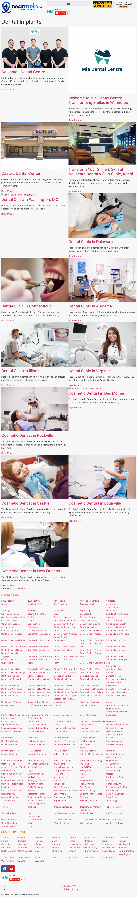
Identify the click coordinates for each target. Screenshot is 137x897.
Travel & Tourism (114, 807)
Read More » (7, 89)
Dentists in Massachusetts (40, 679)
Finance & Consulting (38, 728)
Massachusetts (75, 844)
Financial (84, 728)
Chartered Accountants (65, 620)
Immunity (110, 750)
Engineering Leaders (63, 721)
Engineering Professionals (92, 721)
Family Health (86, 724)
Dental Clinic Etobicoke (91, 630)
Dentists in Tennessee (116, 692)
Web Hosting (86, 823)
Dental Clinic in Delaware (90, 241)
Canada (109, 617)
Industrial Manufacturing (91, 754)
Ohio (37, 851)
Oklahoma (57, 851)
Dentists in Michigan (63, 679)
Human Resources (10, 750)
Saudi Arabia (60, 794)
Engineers (111, 721)
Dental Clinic (60, 630)
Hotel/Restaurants (114, 744)
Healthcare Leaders (37, 741)
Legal (30, 770)
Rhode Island (108, 851)
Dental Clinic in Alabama (90, 306)
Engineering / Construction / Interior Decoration (116, 711)
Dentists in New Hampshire (113, 684)
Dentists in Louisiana (90, 676)
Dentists (110, 672)
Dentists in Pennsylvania (13, 692)
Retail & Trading (87, 790)
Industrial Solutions (115, 754)
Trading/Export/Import (90, 807)
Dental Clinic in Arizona (39, 634)
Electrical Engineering (38, 715)
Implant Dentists (9, 754)
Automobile (59, 610)
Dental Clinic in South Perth (64, 661)
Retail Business (113, 790)
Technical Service (88, 800)
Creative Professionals (38, 630)
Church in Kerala (114, 620)
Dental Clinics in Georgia (65, 672)
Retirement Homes (36, 794)
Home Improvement (37, 744)
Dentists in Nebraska (63, 685)
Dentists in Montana (37, 685)
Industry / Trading (62, 760)
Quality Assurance (62, 787)
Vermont (72, 857)
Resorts (31, 790)
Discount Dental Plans (38, 702)
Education (58, 705)
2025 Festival (7, 601)
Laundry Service (113, 767)
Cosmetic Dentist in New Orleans (30, 571)
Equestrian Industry (10, 724)
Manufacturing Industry (12, 774)
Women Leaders (9, 826)
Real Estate (85, 787)
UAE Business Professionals (86, 812)
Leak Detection (8, 770)
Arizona (39, 837)
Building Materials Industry (14, 617)
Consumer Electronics (64, 627)
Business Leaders (62, 617)
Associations (112, 604)
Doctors (110, 702)
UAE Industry (7, 819)
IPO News (84, 764)
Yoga (30, 826)
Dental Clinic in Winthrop (39, 672)
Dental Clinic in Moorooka (40, 656)
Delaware (123, 837)
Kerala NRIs (85, 767)
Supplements (60, 800)
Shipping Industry (9, 797)
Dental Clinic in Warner (91, 669)
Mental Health (60, 777)
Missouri (5, 847)
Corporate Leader (88, 627)
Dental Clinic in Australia (117, 634)
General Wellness (88, 737)
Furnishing (33, 737)
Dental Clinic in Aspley (90, 634)
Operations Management (13, 780)
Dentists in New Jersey (12, 689)
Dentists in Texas (9, 695)
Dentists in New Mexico (39, 689)
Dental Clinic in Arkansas (65, 634)
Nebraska (40, 847)
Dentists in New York (64, 689)
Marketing (58, 774)
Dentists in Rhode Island (39, 692)
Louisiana (23, 844)
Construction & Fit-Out (64, 624)
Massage (110, 774)
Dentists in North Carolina (92, 689)
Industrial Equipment (37, 754)
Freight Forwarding (115, 731)
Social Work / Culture (64, 797)
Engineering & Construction (8, 720)
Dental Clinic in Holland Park (91, 645)
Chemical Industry (88, 620)
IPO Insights (59, 764)
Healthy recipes (87, 741)
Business (32, 617)
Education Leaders (88, 705)
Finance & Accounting (11, 728)
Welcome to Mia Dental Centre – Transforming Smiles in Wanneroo (98, 100)
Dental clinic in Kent (63, 650)
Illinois (71, 841)
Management (86, 770)
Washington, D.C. (125, 856)
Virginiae (89, 857)
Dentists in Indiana (10, 676)
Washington (108, 857)
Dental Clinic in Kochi (116, 650)
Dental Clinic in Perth (116, 656)
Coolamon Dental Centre (23, 72)
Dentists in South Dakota (91, 692)
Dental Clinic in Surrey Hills (116, 661)
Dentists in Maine (114, 676)
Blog (56, 614)
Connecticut (108, 837)
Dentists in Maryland (11, 679)
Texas (38, 857)
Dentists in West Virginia (65, 695)
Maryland (56, 844)
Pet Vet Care (112, 780)
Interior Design (8, 764)
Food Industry (60, 731)
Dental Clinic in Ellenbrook (13, 646)
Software (84, 797)
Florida (4, 841)
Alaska (21, 837)
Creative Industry (9, 630)
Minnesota (107, 844)
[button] (68, 3)
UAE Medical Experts (64, 819)
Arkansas (56, 837)
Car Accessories (9, 620)
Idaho (54, 841)
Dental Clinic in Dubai (116, 640)
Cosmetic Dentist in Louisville (94, 503)
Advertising (59, 601)
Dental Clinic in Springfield (92, 663)
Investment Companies (38, 764)
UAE (30, 813)
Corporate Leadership (116, 627)
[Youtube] (11, 868)
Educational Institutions (117, 705)
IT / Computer (112, 764)
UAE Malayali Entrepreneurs (34, 818)
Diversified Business (89, 702)
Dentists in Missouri (10, 685)
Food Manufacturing (89, 731)
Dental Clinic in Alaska (11, 634)
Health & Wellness (9, 741)
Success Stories (35, 800)
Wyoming (39, 861)
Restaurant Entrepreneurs (66, 790)
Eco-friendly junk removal (40, 705)
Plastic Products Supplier (13, 784)
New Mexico (108, 847)
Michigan (89, 844)
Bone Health (86, 614)
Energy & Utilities (88, 715)
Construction (34, 624)
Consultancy (7, 627)
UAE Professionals (115, 819)
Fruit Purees (7, 737)
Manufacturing (113, 770)
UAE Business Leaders (64, 813)
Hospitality (85, 744)
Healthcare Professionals (66, 741)
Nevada (55, 847)
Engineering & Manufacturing (34, 720)
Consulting (33, 627)
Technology (111, 800)
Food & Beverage (36, 731)
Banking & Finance (10, 614)
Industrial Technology (11, 760)
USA (30, 823)
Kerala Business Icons (64, 767)
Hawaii (38, 841)
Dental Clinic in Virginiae (90, 371)
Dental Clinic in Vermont (39, 669)
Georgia (22, 841)
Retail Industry (8, 794)
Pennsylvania (91, 851)
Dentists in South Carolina (66, 692)
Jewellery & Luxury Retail (13, 767)
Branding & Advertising (117, 614)
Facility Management (37, 724)
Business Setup (87, 617)
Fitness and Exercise (11, 731)
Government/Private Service (115, 736)
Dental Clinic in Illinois (20, 370)
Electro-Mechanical (63, 715)
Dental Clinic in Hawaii (64, 646)
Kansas (122, 841)
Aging (4, 604)
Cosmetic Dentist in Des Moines (96, 393)
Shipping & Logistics (115, 794)
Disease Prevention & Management (64, 700)
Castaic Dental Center (20, 173)
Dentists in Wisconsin (90, 695)
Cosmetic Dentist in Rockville (27, 435)
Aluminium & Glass (36, 604)
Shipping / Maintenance (91, 794)
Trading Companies (63, 807)
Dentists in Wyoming (116, 695)
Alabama (5, 837)
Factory (57, 724)
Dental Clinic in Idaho (116, 646)
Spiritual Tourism (9, 800)
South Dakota (8, 857)
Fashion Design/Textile (117, 724)
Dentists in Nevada (89, 685)
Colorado (90, 837)
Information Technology (91, 760)
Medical (31, 777)
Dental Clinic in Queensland (8, 661)
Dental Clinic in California (13, 640)
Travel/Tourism (8, 813)
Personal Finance (88, 780)
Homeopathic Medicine (65, 744)
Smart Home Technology (39, 797)
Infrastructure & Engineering (113, 759)
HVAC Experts (34, 750)
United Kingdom (9, 823)
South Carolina (126, 851)
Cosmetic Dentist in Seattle (25, 503)
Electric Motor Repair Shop (14, 715)
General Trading (61, 737)
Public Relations (35, 787)
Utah (54, 857)
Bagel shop (85, 610)
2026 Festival (34, 601)
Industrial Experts (62, 754)
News (82, 777)
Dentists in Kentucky (63, 676)
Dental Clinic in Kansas (38, 650)
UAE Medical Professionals (92, 819)
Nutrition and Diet (114, 777)
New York (124, 847)
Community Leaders (10, 624)
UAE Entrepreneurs (115, 813)
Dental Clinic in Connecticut (26, 306)
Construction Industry (116, 624)
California (73, 837)
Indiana (88, 841)
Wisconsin (23, 861)
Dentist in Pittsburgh (89, 672)
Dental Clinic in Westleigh (13, 672)
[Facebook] (4, 868)
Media (4, 777)
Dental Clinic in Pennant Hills (91, 655)
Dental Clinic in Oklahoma (66, 656)
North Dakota (25, 851)
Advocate (110, 601)
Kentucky (6, 844)
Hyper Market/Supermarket (89, 749)
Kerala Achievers (35, 767)
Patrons (57, 780)
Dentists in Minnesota (90, 679)
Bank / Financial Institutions (113, 609)
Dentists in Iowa (35, 676)
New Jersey (91, 847)
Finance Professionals (64, 728)
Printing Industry (114, 784)
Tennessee (23, 857)
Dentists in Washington (38, 695)
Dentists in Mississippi (116, 679)
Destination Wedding (11, 702)
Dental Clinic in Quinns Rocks (38, 661)
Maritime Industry (36, 774)
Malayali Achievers (62, 770)
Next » (21, 588)
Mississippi (124, 844)
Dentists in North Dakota (117, 689)
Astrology (5, 610)
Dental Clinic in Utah (11, 669)
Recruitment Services (11, 790)
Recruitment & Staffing (117, 787)
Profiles (5, 787)
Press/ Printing (87, 784)
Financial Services (114, 728)
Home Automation (114, 741)
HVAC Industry (60, 750)
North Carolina (8, 851)
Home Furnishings (10, 744)
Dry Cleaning (7, 705)
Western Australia (114, 823)
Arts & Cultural (87, 604)
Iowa (104, 841)
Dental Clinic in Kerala (90, 650)
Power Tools (60, 784)
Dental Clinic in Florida (38, 646)
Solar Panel (111, 797)
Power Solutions (35, 784)
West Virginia (8, 861)
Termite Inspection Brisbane (36, 805)
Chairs (31, 620)
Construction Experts (90, 624)
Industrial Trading (36, 760)
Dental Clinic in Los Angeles (10, 655)
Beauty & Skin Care (37, 614)
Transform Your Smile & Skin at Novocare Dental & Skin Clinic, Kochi (100, 171)
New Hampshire (76, 847)
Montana (22, 847)
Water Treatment (62, 823)
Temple (4, 807)
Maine (38, 844)
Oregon (72, 851)
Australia (32, 610)
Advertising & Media (89, 601)
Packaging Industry (37, 780)
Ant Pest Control (61, 604)
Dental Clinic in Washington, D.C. (30, 199)
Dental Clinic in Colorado (39, 640)
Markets (83, 774)
